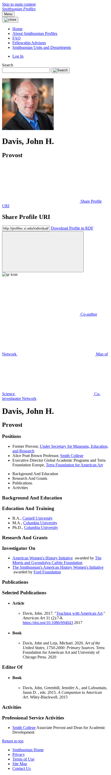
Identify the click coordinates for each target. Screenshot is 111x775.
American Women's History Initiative (42, 558)
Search (7, 65)
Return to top (12, 741)
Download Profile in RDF (72, 228)
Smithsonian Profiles (19, 9)
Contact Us (21, 768)
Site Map (19, 764)
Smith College (24, 727)
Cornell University (37, 518)
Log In (17, 56)
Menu (8, 14)
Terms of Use (23, 759)
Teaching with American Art (79, 613)
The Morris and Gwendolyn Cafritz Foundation (56, 560)
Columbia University (40, 523)
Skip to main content (19, 4)
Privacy (18, 754)
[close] (43, 251)
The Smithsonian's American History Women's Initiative (58, 567)
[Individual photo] (28, 128)
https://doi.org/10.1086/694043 (48, 622)
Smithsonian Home (28, 750)
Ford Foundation (47, 572)
